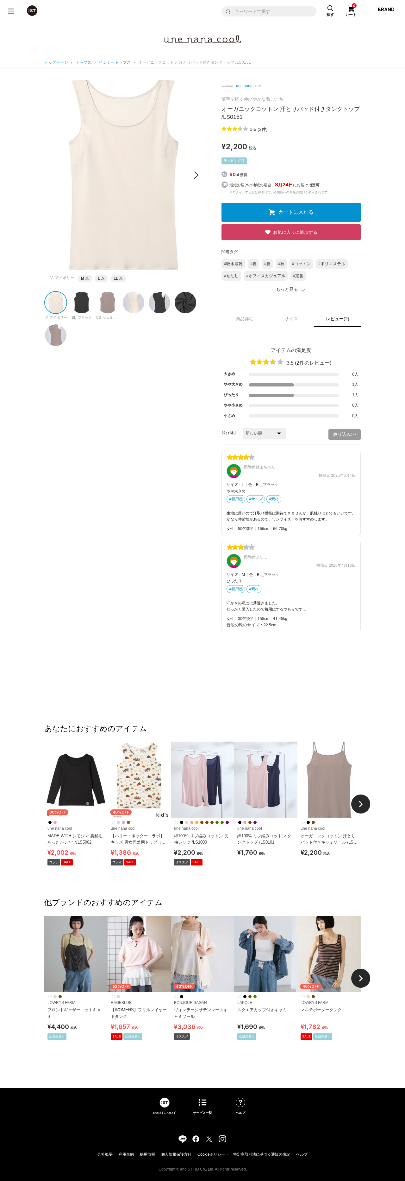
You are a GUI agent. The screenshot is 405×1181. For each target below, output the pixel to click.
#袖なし (231, 275)
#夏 (267, 263)
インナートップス (115, 62)
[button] (196, 175)
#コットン (301, 263)
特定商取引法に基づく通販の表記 (261, 1154)
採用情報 (147, 1154)
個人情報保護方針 (176, 1154)
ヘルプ (302, 1154)
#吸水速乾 (233, 263)
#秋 (281, 263)
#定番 (298, 275)
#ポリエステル (331, 263)
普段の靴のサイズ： (245, 624)
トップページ (56, 62)
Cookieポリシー (211, 1154)
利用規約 (126, 1154)
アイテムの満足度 (291, 350)
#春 (253, 263)
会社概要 (105, 1154)
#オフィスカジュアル (265, 275)
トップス (83, 62)
